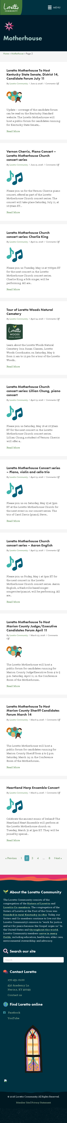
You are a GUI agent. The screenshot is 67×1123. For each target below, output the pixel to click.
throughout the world (43, 929)
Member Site (23, 1102)
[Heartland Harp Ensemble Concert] (15, 805)
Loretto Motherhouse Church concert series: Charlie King (28, 235)
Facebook (14, 1012)
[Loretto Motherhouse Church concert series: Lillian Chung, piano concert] (15, 412)
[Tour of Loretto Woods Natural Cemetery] (15, 331)
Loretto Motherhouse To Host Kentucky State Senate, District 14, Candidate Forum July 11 (33, 74)
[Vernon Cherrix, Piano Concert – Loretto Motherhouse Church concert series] (15, 177)
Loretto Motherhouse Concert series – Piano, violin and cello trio (33, 470)
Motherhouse (17, 53)
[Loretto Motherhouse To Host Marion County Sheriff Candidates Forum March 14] (15, 732)
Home (6, 53)
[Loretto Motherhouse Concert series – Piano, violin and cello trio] (15, 489)
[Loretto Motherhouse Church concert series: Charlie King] (15, 254)
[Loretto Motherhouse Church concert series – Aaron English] (15, 563)
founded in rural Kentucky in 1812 (25, 914)
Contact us (15, 995)
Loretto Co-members (16, 907)
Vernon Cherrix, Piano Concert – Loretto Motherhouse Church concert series (31, 155)
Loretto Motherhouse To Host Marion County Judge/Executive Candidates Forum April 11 (32, 626)
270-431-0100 (16, 980)
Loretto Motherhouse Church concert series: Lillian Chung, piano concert (33, 391)
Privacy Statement (41, 1102)
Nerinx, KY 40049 (19, 989)
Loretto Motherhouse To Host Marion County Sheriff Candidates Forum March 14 (33, 710)
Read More (13, 131)
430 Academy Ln (18, 985)
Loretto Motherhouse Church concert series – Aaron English (30, 543)
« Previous (11, 858)
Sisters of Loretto (38, 903)
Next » (58, 858)
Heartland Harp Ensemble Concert (33, 788)
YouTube (13, 1018)
